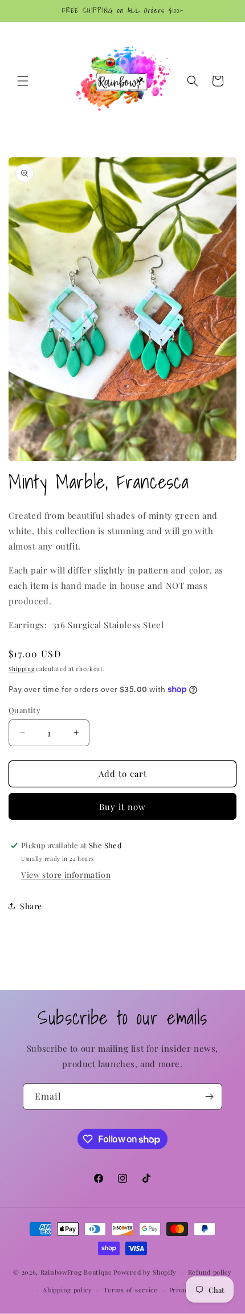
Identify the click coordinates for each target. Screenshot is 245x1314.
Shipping (22, 669)
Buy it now (122, 806)
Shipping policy (67, 1289)
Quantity (24, 710)
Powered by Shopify (145, 1272)
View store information (66, 874)
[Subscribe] (209, 1096)
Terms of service (131, 1289)
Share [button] (31, 906)
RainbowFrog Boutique (76, 1272)
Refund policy (210, 1272)
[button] (22, 80)
